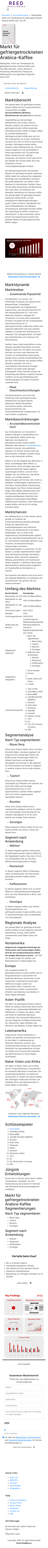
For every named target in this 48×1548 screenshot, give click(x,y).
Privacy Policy (16, 1503)
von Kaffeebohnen (33, 445)
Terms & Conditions (18, 1500)
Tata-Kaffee (15, 1129)
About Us (14, 1477)
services (13, 1483)
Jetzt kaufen (22, 1283)
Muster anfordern (12, 93)
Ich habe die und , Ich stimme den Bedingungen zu (23, 1440)
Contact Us (14, 1511)
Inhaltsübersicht (12, 88)
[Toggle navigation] (7, 9)
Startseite (6, 15)
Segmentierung (30, 88)
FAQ (11, 1514)
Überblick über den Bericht (15, 83)
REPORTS (14, 1480)
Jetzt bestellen (24, 1364)
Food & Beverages (20, 15)
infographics (15, 1488)
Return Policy (15, 1505)
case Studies (15, 1485)
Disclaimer (14, 1508)
